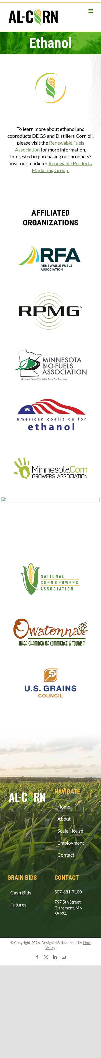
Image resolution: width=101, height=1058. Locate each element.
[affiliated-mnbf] (50, 342)
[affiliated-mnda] (50, 499)
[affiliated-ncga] (50, 558)
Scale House (70, 831)
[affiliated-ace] (50, 395)
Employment (70, 843)
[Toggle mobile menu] (91, 11)
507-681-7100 (68, 891)
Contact (65, 855)
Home (63, 807)
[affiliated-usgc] (50, 663)
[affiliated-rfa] (50, 237)
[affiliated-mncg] (50, 447)
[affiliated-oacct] (50, 611)
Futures (18, 904)
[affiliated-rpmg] (50, 290)
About (64, 819)
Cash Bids (20, 892)
